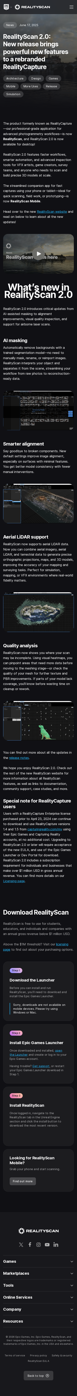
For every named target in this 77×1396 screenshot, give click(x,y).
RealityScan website (52, 212)
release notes (19, 758)
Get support (40, 1066)
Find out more (23, 1181)
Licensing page (14, 881)
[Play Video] (38, 253)
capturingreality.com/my (44, 829)
